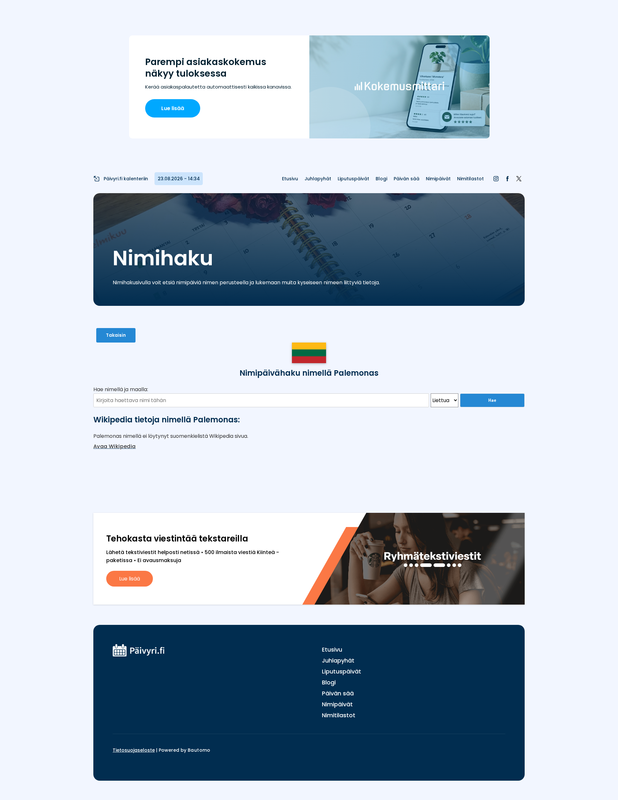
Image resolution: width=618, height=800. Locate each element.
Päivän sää (406, 178)
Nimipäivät (438, 178)
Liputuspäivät (353, 178)
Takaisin (116, 335)
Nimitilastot (470, 178)
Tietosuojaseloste (134, 750)
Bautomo (199, 750)
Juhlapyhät (317, 178)
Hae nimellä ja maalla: (120, 389)
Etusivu (290, 178)
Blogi (381, 178)
